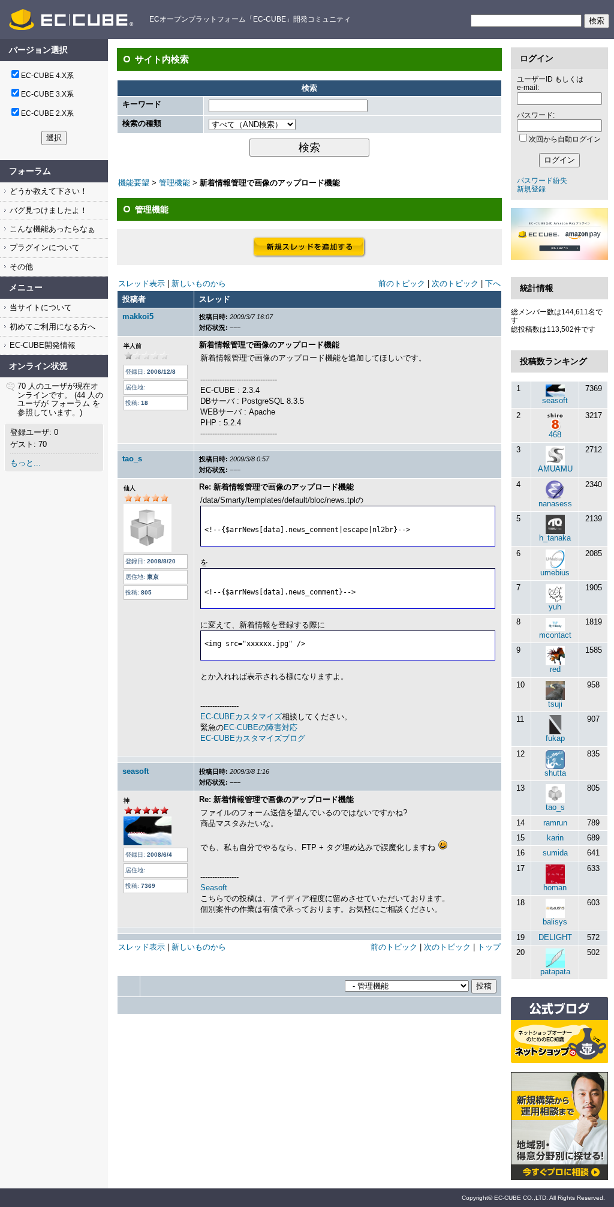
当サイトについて (39, 307)
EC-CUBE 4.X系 (47, 75)
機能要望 (133, 182)
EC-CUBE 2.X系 (47, 113)
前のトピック (401, 283)
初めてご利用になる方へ (51, 326)
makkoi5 (138, 316)
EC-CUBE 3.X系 (47, 94)
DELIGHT (555, 937)
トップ (489, 946)
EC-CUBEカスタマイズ (241, 716)
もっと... (25, 462)
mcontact (555, 634)
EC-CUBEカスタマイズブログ (252, 738)
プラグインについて (43, 247)
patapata (555, 971)
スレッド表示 (141, 283)
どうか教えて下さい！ (47, 191)
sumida (555, 852)
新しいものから (198, 283)
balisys (555, 921)
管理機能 (174, 182)
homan (555, 887)
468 (555, 434)
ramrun (555, 822)
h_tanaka (555, 537)
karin (555, 837)
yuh (555, 606)
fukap (555, 738)
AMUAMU (555, 468)
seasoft (135, 771)
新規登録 (531, 189)
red (555, 669)
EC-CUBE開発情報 (41, 345)
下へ (493, 283)
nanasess (555, 503)
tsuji (555, 703)
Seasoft (213, 887)
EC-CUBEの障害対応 (260, 727)
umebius (555, 572)
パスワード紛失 (542, 180)
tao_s (132, 458)
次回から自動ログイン (565, 139)
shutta (555, 772)
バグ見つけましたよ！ (47, 210)
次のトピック (455, 283)
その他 (20, 266)
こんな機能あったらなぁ (51, 228)
